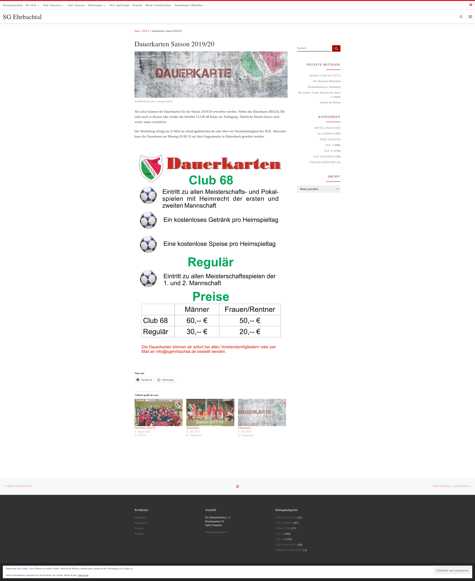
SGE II (328, 150)
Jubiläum (327, 139)
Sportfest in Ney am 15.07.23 (324, 75)
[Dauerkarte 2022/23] (159, 412)
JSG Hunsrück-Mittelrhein (326, 81)
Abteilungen (324, 127)
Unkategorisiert (322, 162)
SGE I (145, 30)
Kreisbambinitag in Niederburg (324, 86)
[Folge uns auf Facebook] (470, 5)
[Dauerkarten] (210, 412)
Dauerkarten (192, 427)
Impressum (140, 517)
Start (137, 30)
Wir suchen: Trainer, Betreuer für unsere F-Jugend (319, 94)
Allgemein (325, 133)
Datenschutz (141, 523)
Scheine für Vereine (330, 102)
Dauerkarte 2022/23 (145, 427)
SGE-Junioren (324, 156)
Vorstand (139, 533)
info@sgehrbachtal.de (216, 532)
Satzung (139, 528)
